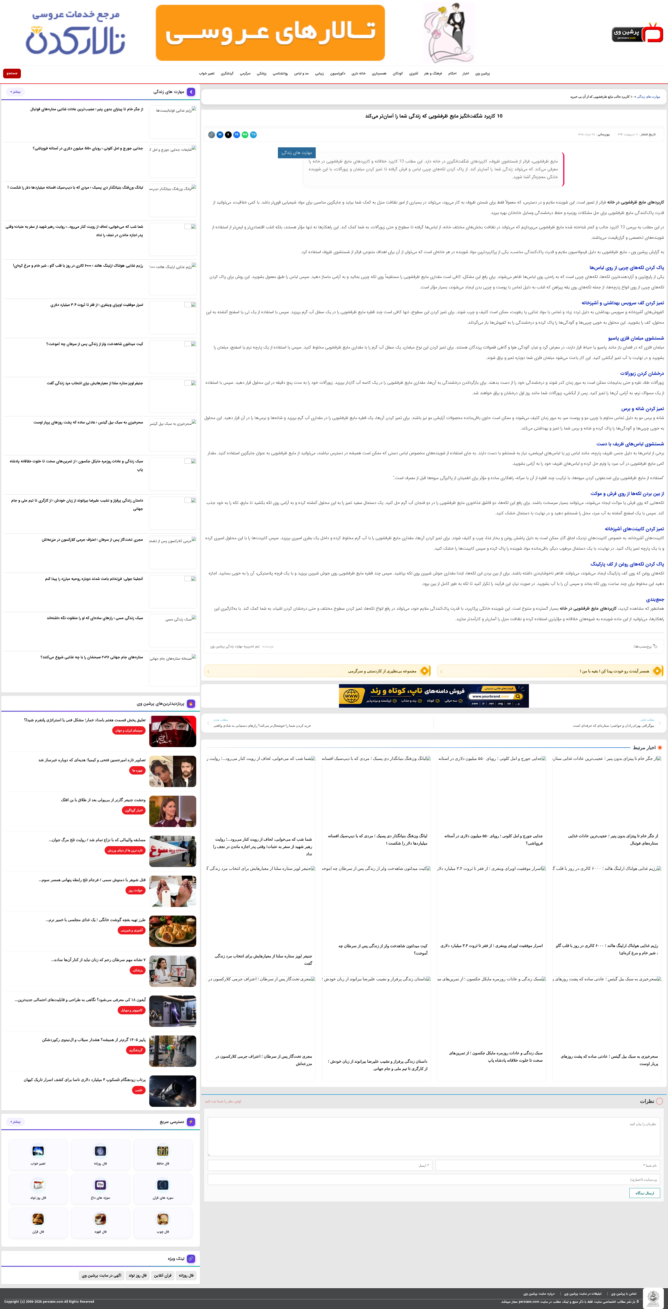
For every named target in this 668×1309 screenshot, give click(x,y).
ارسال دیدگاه (645, 1193)
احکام (452, 73)
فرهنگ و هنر (433, 73)
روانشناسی (280, 73)
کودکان (398, 73)
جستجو (12, 73)
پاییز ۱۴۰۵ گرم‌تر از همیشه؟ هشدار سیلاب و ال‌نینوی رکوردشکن (94, 1039)
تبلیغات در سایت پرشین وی (582, 1293)
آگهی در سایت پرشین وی (101, 1275)
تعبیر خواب (206, 73)
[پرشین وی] (637, 33)
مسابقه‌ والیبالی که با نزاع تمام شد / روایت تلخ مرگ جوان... (97, 839)
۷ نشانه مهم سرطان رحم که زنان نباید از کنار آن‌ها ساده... (98, 959)
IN (219, 134)
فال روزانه (186, 1275)
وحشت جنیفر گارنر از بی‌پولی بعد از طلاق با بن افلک (103, 799)
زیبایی (319, 73)
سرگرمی (245, 73)
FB (236, 134)
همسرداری (379, 73)
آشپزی (413, 73)
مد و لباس (301, 73)
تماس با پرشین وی (623, 1293)
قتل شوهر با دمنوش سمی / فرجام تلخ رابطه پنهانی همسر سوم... (92, 879)
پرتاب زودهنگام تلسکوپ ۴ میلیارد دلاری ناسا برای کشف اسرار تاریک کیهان (85, 1079)
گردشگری (227, 73)
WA (245, 134)
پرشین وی (482, 73)
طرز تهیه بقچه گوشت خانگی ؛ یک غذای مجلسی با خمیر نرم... (96, 919)
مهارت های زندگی (648, 96)
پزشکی (261, 73)
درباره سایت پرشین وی (538, 1293)
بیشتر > (15, 92)
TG (253, 134)
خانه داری (358, 73)
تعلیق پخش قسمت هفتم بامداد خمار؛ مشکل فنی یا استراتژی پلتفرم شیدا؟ (85, 719)
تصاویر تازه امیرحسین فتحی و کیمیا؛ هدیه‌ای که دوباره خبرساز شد (92, 759)
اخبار (466, 73)
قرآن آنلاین (162, 1275)
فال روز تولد (138, 1275)
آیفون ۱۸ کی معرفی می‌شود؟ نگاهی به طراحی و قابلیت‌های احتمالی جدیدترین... (80, 999)
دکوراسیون (337, 73)
